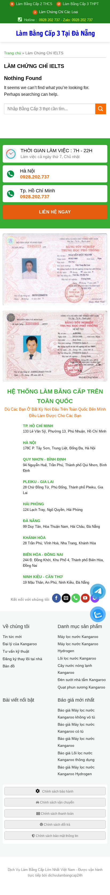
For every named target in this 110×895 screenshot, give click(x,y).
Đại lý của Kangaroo (20, 644)
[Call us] (75, 598)
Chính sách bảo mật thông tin (56, 836)
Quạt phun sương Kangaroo (81, 687)
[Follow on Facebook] (56, 598)
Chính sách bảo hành (57, 791)
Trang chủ (12, 53)
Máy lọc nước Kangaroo (78, 636)
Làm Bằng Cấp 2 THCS (34, 4)
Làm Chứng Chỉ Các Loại (58, 12)
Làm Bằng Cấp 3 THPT (81, 4)
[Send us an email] (66, 598)
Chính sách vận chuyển (56, 802)
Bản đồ (9, 666)
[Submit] (100, 109)
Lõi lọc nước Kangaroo (77, 658)
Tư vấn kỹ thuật (16, 651)
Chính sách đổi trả (56, 825)
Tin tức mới (12, 636)
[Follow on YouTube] (85, 598)
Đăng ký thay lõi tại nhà (22, 659)
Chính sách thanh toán (57, 814)
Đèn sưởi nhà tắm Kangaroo (82, 680)
